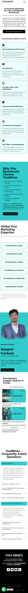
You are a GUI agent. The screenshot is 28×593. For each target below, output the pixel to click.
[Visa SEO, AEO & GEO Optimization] (3, 83)
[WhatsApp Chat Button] (3, 589)
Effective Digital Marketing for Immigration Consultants (10, 430)
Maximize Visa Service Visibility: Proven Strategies (13, 422)
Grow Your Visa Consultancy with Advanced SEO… (11, 404)
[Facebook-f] (8, 569)
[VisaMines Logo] (7, 1)
